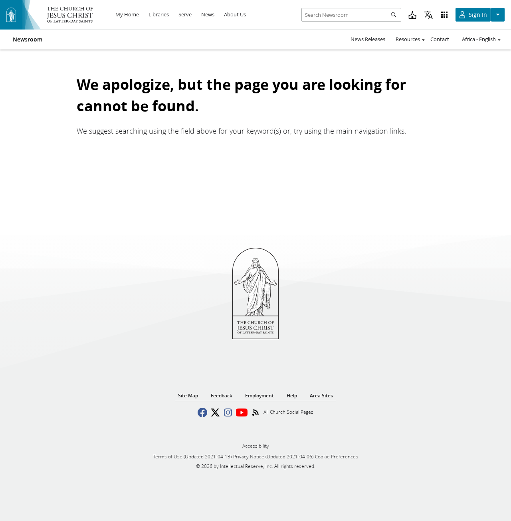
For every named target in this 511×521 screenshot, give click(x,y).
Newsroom (27, 39)
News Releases (368, 39)
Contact (439, 39)
